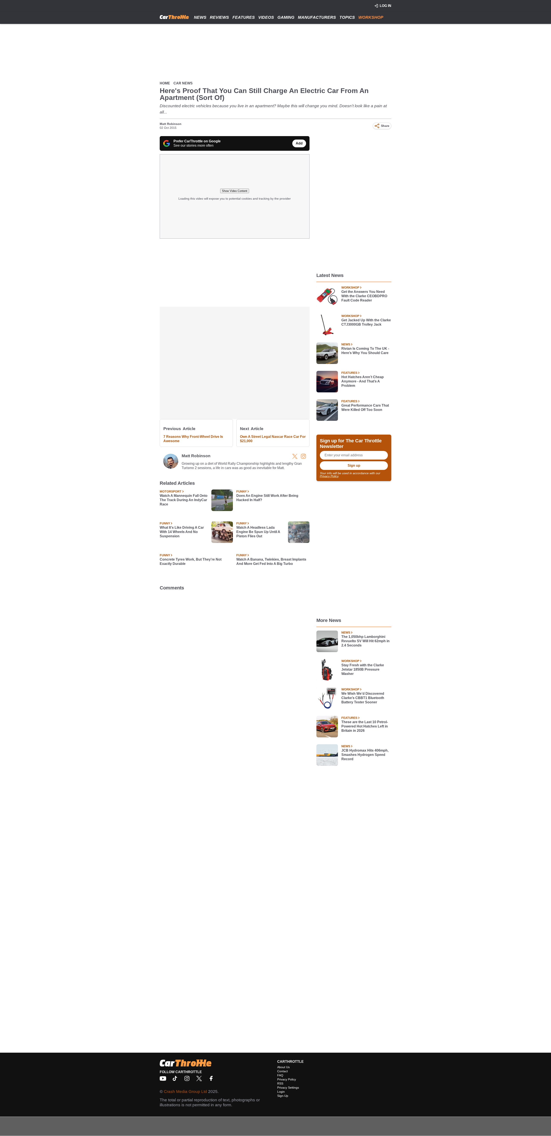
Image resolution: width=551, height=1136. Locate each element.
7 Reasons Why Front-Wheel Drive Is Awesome (193, 439)
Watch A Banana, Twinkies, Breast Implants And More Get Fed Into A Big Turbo (271, 562)
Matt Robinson (170, 124)
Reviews (219, 17)
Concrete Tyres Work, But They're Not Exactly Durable (190, 562)
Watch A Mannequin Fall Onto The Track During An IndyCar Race (183, 500)
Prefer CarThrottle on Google (197, 141)
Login (281, 1091)
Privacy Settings (288, 1087)
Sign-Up (282, 1095)
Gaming (285, 17)
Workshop (370, 17)
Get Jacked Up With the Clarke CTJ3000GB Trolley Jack (366, 322)
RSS (280, 1083)
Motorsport (170, 491)
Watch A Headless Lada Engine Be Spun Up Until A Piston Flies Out (258, 532)
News (200, 17)
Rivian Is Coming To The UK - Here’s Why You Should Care (365, 351)
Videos (266, 17)
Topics (347, 17)
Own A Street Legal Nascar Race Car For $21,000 (273, 439)
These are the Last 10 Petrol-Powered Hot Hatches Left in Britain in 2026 (364, 726)
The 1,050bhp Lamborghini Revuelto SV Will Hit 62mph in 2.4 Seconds (365, 641)
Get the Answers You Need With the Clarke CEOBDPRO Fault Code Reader (364, 296)
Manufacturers (317, 17)
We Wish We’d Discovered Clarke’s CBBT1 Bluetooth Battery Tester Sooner (362, 698)
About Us (283, 1067)
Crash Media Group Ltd (185, 1091)
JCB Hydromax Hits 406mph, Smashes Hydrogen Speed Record (364, 755)
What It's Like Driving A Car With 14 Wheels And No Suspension (182, 532)
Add (299, 143)
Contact (282, 1071)
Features (243, 17)
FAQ (280, 1075)
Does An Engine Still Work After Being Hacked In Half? (267, 498)
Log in (385, 6)
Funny (241, 491)
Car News (183, 83)
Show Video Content (234, 191)
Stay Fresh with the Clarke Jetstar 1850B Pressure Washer (362, 669)
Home (165, 83)
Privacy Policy (329, 476)
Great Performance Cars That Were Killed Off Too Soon (365, 408)
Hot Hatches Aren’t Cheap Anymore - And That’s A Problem (362, 381)
